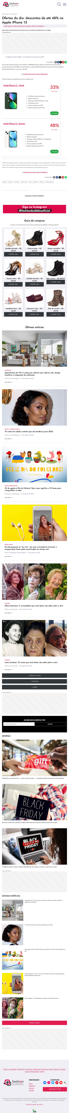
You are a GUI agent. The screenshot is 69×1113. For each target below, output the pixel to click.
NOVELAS (44, 1069)
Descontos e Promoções (9, 14)
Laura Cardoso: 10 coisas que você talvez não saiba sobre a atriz (31, 662)
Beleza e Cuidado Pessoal (12, 429)
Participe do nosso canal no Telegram (35, 172)
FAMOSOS (36, 1069)
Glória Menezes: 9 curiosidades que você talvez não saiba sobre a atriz (34, 605)
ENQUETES (21, 1069)
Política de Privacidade (31, 1104)
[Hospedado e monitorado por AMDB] (34, 1110)
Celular (15, 26)
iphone (29, 26)
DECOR (27, 1072)
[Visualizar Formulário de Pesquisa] (59, 4)
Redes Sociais (9, 544)
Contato (31, 1090)
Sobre (31, 1084)
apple (5, 26)
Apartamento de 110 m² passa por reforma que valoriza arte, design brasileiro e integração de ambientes (32, 373)
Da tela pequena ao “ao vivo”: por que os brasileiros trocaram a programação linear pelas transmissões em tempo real (31, 548)
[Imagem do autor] (3, 57)
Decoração (8, 370)
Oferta (33, 26)
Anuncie (31, 1088)
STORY (42, 1072)
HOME (5, 1069)
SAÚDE (63, 1069)
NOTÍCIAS (29, 1069)
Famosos (7, 603)
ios (25, 26)
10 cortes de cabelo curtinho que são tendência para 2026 (29, 431)
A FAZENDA (12, 1069)
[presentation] (34, 348)
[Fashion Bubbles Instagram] (34, 209)
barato (10, 26)
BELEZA (57, 1069)
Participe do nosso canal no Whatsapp (35, 74)
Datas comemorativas (11, 485)
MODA (51, 1069)
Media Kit (32, 1086)
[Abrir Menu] (64, 4)
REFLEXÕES (35, 1072)
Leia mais (9, 382)
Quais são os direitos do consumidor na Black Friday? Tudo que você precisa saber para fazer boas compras (29, 822)
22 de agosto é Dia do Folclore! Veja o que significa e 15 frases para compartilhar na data (33, 489)
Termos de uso (40, 1104)
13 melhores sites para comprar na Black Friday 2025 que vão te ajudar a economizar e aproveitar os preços (29, 867)
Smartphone (40, 26)
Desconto (21, 26)
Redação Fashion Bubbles (14, 57)
